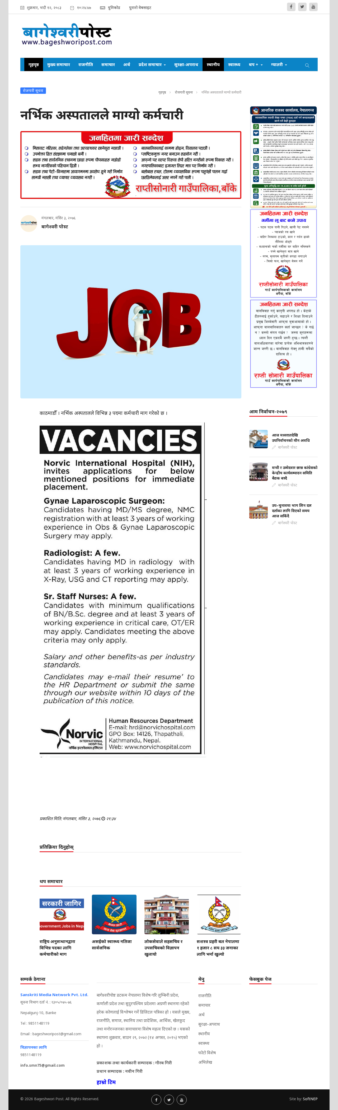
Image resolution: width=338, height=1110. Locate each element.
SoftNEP (310, 1098)
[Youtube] (313, 7)
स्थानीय (213, 64)
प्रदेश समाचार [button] (151, 64)
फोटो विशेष (207, 1053)
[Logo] (67, 36)
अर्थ (126, 64)
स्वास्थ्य (234, 64)
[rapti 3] (283, 253)
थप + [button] (254, 64)
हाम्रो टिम (106, 1082)
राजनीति (85, 64)
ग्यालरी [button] (277, 64)
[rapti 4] (283, 344)
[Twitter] (302, 7)
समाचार (108, 64)
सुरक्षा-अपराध (186, 64)
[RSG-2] (130, 165)
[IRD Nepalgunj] (283, 157)
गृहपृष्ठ (34, 64)
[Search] (307, 64)
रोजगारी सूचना (184, 92)
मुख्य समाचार (58, 64)
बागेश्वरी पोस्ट (54, 226)
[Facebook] (291, 7)
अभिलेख (205, 1062)
